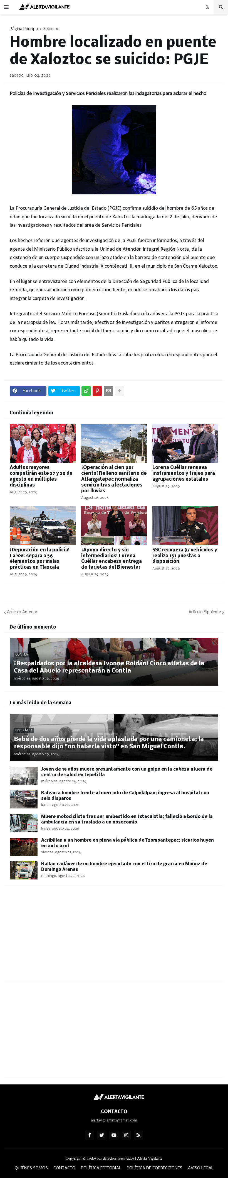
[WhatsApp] (86, 391)
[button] (6, 7)
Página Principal (24, 29)
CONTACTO (64, 1168)
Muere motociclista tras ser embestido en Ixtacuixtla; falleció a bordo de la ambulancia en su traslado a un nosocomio (127, 819)
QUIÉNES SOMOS (31, 1168)
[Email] (108, 391)
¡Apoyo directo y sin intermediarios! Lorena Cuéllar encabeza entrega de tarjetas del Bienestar (111, 559)
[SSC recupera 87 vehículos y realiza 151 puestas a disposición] (185, 525)
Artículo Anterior (22, 612)
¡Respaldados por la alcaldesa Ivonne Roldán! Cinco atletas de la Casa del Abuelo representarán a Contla (109, 667)
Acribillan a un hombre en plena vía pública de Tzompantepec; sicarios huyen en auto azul (127, 843)
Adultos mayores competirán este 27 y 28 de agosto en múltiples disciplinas (41, 476)
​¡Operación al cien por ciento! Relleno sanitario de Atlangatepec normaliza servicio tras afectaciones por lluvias (114, 479)
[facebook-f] (89, 1135)
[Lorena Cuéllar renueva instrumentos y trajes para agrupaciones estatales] (185, 443)
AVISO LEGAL (201, 1168)
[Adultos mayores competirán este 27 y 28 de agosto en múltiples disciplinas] (43, 443)
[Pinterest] (97, 391)
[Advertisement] (114, 937)
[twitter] (101, 1135)
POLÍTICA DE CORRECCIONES (154, 1168)
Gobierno (51, 29)
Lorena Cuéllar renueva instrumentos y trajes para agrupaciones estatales (183, 473)
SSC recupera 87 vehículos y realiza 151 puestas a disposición (184, 556)
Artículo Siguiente (205, 612)
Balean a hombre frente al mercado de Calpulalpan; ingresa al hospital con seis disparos (125, 796)
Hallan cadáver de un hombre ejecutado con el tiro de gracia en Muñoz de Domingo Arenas (124, 867)
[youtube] (114, 1135)
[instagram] (126, 1135)
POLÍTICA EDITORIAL (101, 1168)
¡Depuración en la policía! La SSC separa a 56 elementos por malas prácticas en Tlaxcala (40, 559)
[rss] (138, 1135)
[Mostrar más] (119, 391)
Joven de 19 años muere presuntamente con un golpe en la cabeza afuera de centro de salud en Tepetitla (126, 772)
